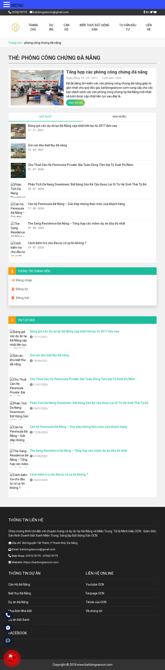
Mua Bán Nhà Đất (20, 611)
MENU (17, 5)
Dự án (51, 27)
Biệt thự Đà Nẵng (19, 593)
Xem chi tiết (75, 102)
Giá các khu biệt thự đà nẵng (47, 145)
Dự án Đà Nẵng (18, 602)
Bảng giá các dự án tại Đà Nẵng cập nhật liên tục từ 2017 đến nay (72, 125)
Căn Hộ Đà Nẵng (19, 584)
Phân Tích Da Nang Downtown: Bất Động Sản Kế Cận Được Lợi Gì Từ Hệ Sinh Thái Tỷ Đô (87, 184)
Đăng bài (22, 298)
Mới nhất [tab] (45, 116)
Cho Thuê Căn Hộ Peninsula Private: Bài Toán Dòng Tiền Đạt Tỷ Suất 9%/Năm (80, 165)
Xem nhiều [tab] (119, 116)
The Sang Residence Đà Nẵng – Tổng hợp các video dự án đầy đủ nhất (76, 223)
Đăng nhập (24, 280)
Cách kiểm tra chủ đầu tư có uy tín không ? (57, 243)
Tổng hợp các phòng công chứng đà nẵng (106, 72)
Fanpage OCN (95, 593)
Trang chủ (33, 27)
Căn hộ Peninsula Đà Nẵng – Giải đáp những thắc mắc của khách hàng (76, 204)
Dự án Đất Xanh (18, 619)
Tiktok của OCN (96, 602)
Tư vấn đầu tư (127, 27)
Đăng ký (22, 289)
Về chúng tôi (94, 611)
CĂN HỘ (66, 27)
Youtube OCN (95, 584)
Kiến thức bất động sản (94, 27)
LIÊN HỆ (149, 27)
